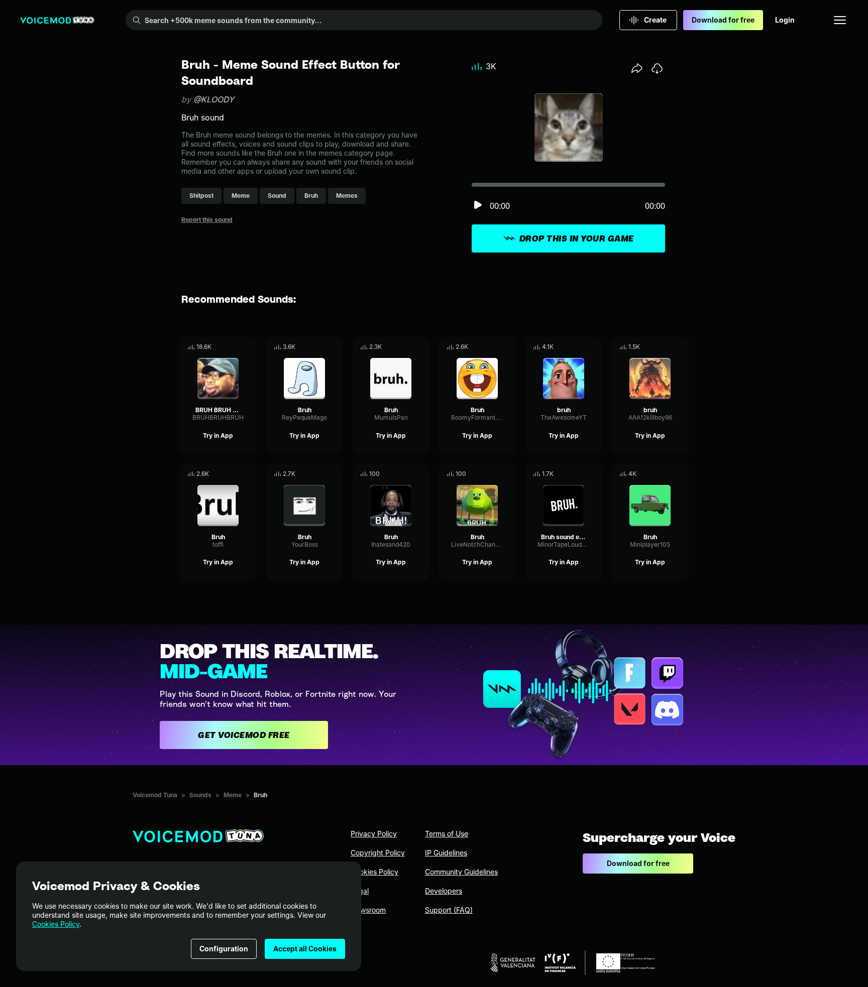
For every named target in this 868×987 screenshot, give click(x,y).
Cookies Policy (55, 924)
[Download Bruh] (335, 347)
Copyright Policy (378, 852)
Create (655, 20)
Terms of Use (446, 833)
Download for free (723, 20)
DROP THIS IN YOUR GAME (576, 238)
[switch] (478, 205)
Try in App (218, 435)
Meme (233, 795)
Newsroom (368, 910)
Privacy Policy (374, 833)
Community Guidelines (461, 872)
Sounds (200, 795)
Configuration (223, 948)
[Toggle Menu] (840, 20)
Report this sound (207, 219)
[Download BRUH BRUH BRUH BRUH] (249, 347)
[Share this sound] (637, 68)
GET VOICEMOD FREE (244, 735)
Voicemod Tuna (155, 795)
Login (785, 20)
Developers (443, 891)
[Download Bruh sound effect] (594, 474)
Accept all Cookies (305, 948)
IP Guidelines (446, 852)
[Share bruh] (580, 347)
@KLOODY (213, 99)
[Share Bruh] (321, 347)
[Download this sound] (657, 68)
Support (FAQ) (449, 910)
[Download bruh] (594, 347)
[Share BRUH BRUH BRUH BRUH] (235, 347)
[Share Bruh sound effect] (580, 474)
